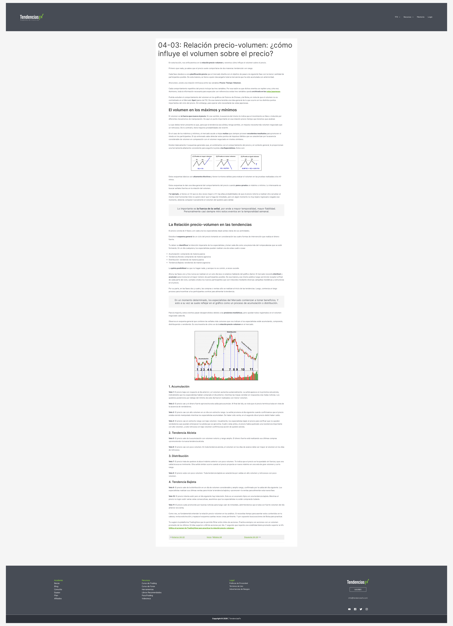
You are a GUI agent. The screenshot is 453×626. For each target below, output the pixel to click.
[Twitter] (361, 609)
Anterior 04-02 (178, 537)
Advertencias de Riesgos (239, 589)
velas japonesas (273, 91)
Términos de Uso (236, 586)
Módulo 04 (217, 537)
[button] (399, 17)
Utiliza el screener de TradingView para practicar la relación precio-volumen (201, 528)
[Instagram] (366, 609)
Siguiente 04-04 (251, 537)
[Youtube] (349, 609)
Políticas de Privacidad (238, 583)
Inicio (209, 537)
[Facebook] (355, 609)
